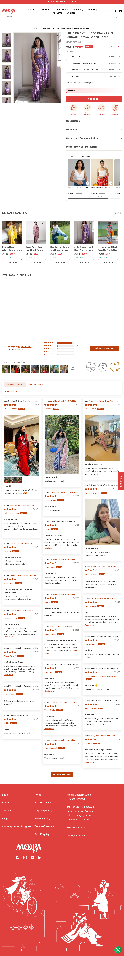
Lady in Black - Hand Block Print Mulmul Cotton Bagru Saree (20, 545)
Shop (5, 795)
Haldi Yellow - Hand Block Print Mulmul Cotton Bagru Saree (20, 507)
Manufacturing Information (82, 147)
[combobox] (62, 17)
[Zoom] (37, 68)
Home (36, 29)
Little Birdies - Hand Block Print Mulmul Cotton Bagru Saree (71, 29)
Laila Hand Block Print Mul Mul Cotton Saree (60, 402)
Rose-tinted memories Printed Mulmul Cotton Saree (101, 568)
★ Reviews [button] (121, 481)
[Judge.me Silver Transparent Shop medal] (91, 367)
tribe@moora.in (76, 836)
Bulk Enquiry (41, 834)
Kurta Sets (62, 10)
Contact (71, 13)
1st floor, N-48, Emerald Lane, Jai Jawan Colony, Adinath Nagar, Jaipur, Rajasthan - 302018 (80, 813)
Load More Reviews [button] (62, 774)
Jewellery (78, 10)
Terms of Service (44, 826)
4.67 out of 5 (26, 346)
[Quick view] (87, 183)
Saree (31, 10)
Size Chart (116, 46)
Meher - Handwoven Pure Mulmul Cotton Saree (58, 628)
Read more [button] (8, 532)
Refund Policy (42, 803)
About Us (57, 13)
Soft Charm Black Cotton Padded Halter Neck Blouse (61, 494)
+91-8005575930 (76, 828)
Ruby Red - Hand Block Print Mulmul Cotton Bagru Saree (100, 737)
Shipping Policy (43, 811)
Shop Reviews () (35, 384)
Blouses (46, 10)
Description (73, 121)
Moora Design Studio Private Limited (79, 797)
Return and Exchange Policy (82, 138)
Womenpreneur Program (16, 826)
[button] (49, 343)
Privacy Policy (42, 818)
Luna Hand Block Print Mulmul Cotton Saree (20, 577)
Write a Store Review (104, 348)
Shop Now (12, 262)
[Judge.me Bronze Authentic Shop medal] (115, 367)
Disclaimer (72, 130)
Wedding (92, 10)
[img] (19, 346)
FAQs (5, 818)
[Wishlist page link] (110, 11)
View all (118, 213)
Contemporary (45, 29)
